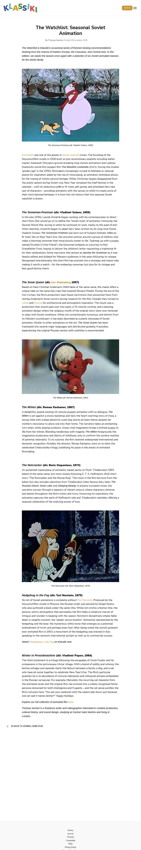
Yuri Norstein (84, 600)
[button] (135, 8)
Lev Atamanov (60, 282)
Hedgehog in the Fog (42, 641)
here (70, 702)
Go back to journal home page (26, 726)
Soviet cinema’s (70, 155)
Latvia (25, 302)
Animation (27, 155)
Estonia (38, 302)
